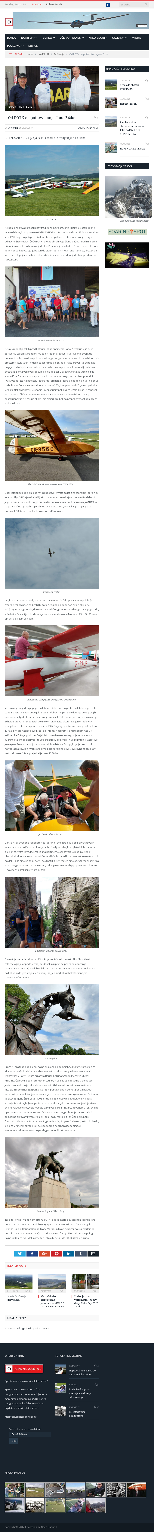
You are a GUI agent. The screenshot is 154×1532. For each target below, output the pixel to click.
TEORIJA (46, 37)
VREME (136, 37)
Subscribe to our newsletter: (25, 1429)
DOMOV (11, 37)
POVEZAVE (13, 46)
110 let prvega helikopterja (77, 1413)
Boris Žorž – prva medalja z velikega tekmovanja (80, 1393)
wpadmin (13, 127)
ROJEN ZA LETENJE (132, 148)
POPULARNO (128, 68)
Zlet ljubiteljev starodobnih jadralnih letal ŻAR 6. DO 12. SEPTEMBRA (53, 1301)
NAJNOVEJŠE (112, 68)
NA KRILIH (27, 37)
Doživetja (83, 127)
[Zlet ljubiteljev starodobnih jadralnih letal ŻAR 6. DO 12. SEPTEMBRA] (52, 1283)
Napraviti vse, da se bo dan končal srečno (82, 1372)
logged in (24, 1328)
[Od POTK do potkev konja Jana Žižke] (52, 89)
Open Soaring (49, 1527)
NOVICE (33, 46)
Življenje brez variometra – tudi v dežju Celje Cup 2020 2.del (86, 1301)
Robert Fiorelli (54, 4)
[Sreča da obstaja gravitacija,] (18, 1283)
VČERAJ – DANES (70, 37)
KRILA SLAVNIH (98, 37)
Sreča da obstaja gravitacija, (16, 1298)
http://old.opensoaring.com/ (21, 1416)
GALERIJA (118, 37)
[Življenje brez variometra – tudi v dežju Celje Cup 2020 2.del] (85, 1283)
